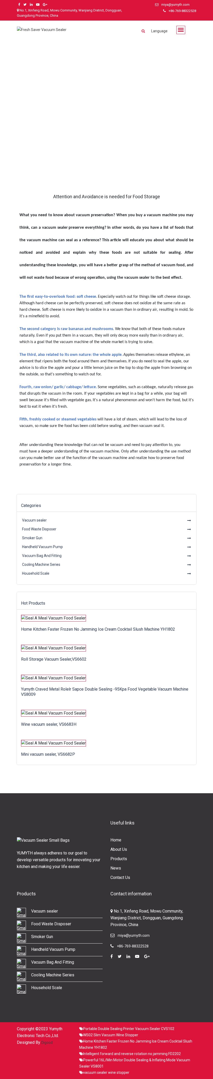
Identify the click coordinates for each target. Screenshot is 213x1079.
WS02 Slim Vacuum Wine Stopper (110, 1035)
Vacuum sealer (34, 520)
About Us (118, 849)
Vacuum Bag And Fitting (42, 556)
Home (115, 840)
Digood (47, 1042)
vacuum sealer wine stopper (106, 1072)
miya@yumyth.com (175, 5)
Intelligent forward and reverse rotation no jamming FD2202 (132, 1054)
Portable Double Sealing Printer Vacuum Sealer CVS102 (128, 1029)
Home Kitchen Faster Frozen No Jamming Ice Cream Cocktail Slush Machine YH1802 (135, 1044)
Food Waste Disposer (39, 529)
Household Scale (35, 573)
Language (159, 31)
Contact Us (120, 877)
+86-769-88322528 (182, 11)
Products (118, 858)
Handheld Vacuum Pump (42, 547)
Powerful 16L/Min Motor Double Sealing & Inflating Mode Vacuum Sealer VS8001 (134, 1063)
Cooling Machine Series (41, 564)
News (115, 868)
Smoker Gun (32, 538)
